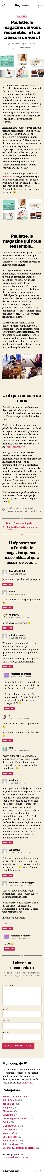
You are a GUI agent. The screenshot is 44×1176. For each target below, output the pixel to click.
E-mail (5, 1021)
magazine (10, 511)
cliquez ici (27, 1082)
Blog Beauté (22, 5)
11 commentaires (23, 47)
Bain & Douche (10, 1100)
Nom (5, 1009)
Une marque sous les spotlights (19, 1148)
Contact (25, 1157)
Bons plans (8, 1104)
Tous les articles (10, 1157)
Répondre (7, 584)
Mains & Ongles (10, 1126)
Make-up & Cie (10, 1129)
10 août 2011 (30, 44)
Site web (6, 1032)
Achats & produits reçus (15, 1096)
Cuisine (6, 1122)
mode (17, 511)
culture (16, 508)
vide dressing (35, 511)
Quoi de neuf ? (9, 1137)
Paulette (6, 176)
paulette (24, 511)
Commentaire (9, 986)
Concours (7, 1115)
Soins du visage (10, 1144)
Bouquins (22, 16)
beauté (9, 508)
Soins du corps (10, 1140)
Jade (17, 44)
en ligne (23, 508)
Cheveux (7, 1111)
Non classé (8, 1133)
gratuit (30, 508)
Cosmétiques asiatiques (15, 1118)
